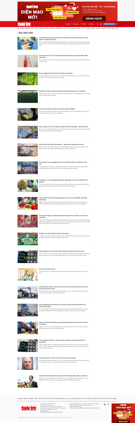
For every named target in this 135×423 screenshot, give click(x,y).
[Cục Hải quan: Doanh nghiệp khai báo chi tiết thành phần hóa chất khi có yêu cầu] (28, 167)
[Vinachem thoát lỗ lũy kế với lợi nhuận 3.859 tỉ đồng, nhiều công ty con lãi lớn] (28, 381)
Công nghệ (58, 28)
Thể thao (88, 28)
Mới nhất (22, 28)
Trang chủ (20, 398)
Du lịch (66, 28)
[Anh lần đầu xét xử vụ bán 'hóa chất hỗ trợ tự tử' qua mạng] (28, 363)
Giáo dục (93, 28)
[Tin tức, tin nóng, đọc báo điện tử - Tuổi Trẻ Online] (24, 24)
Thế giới (41, 28)
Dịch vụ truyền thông (74, 408)
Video (32, 28)
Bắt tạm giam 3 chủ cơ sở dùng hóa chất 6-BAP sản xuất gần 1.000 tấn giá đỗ (63, 127)
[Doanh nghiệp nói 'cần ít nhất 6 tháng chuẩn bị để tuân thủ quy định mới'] (28, 256)
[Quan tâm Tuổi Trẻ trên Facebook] (108, 404)
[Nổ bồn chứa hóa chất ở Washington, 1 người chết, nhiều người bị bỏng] (28, 150)
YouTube (76, 24)
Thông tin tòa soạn (44, 411)
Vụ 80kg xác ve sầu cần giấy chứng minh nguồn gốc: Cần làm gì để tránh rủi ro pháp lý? (63, 181)
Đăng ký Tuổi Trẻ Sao (109, 24)
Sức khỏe (103, 28)
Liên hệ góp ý (93, 408)
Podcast (68, 24)
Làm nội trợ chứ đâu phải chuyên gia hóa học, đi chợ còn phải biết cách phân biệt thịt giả (63, 199)
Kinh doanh (52, 28)
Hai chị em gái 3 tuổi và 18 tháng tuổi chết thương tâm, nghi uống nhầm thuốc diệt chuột (63, 56)
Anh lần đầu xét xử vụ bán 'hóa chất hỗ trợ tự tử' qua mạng (57, 358)
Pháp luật (46, 28)
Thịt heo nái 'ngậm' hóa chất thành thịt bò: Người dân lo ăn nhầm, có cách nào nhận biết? (63, 216)
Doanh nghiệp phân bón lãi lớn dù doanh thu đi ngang (55, 73)
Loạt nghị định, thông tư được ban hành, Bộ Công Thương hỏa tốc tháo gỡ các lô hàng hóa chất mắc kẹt (63, 288)
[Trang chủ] (18, 28)
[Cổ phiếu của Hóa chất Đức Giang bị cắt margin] (28, 239)
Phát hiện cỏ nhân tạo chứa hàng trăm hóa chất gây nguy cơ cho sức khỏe (62, 91)
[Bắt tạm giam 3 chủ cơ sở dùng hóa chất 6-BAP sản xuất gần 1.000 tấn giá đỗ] (28, 132)
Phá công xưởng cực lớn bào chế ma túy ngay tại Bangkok (57, 109)
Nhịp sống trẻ (72, 28)
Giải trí (83, 28)
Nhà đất (98, 28)
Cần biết (84, 24)
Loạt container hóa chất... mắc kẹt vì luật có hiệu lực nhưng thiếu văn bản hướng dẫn (62, 341)
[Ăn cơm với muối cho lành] (28, 274)
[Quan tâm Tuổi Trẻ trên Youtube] (105, 404)
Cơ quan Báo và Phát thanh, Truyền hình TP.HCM (51, 412)
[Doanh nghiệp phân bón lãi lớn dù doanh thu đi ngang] (28, 78)
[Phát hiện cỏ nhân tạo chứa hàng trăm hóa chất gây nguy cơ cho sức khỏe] (28, 96)
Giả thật (108, 28)
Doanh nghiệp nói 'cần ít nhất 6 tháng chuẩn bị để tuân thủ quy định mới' (61, 251)
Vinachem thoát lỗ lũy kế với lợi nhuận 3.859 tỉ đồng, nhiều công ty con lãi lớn (63, 376)
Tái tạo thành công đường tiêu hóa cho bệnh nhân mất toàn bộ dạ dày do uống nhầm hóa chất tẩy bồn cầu (63, 38)
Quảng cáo (91, 24)
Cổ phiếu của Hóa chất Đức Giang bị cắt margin (54, 233)
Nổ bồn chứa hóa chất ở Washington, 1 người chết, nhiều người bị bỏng (61, 144)
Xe (62, 28)
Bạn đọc (113, 28)
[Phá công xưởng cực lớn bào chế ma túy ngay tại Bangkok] (28, 114)
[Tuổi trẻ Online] (29, 408)
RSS (98, 408)
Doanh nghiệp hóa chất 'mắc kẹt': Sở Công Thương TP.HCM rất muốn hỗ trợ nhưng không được (62, 305)
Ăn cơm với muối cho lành (47, 269)
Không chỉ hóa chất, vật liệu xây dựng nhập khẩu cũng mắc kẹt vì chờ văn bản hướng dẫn (63, 323)
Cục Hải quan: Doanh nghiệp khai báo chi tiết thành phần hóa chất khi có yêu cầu (63, 163)
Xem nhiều (27, 28)
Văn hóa (78, 28)
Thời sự (36, 28)
